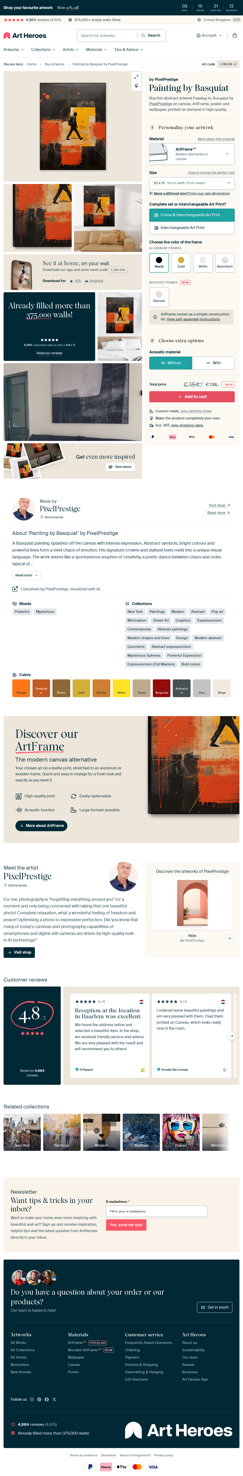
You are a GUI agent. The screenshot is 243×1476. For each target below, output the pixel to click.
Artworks (11, 49)
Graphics (183, 620)
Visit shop (217, 505)
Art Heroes (194, 1334)
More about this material (216, 139)
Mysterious (45, 611)
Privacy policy (163, 1455)
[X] (54, 1400)
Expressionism (209, 620)
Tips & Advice (126, 49)
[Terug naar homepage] (25, 35)
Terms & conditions (84, 1455)
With (217, 362)
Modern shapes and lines (148, 638)
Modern (178, 611)
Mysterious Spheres (144, 655)
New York (135, 611)
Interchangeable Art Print (182, 227)
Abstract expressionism (171, 646)
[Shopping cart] (234, 35)
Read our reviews (49, 353)
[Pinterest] (39, 1400)
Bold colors (191, 664)
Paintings (157, 611)
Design (182, 638)
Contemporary (139, 629)
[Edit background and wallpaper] (136, 86)
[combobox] (107, 35)
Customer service (144, 1334)
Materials (94, 49)
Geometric (136, 646)
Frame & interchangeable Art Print (190, 214)
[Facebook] (46, 1400)
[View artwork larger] (136, 77)
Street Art (161, 620)
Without (174, 362)
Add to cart (196, 396)
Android (96, 280)
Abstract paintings (173, 629)
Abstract (198, 611)
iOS (78, 280)
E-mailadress (117, 1201)
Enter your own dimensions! (192, 193)
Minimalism (136, 620)
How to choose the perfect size (211, 172)
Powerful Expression (184, 655)
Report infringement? (135, 1455)
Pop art (217, 611)
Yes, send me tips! (126, 1225)
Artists (68, 49)
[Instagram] (31, 1400)
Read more (216, 512)
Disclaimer (108, 1455)
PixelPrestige (166, 79)
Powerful (22, 611)
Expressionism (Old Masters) (151, 664)
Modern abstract (208, 638)
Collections (41, 49)
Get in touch (218, 1307)
